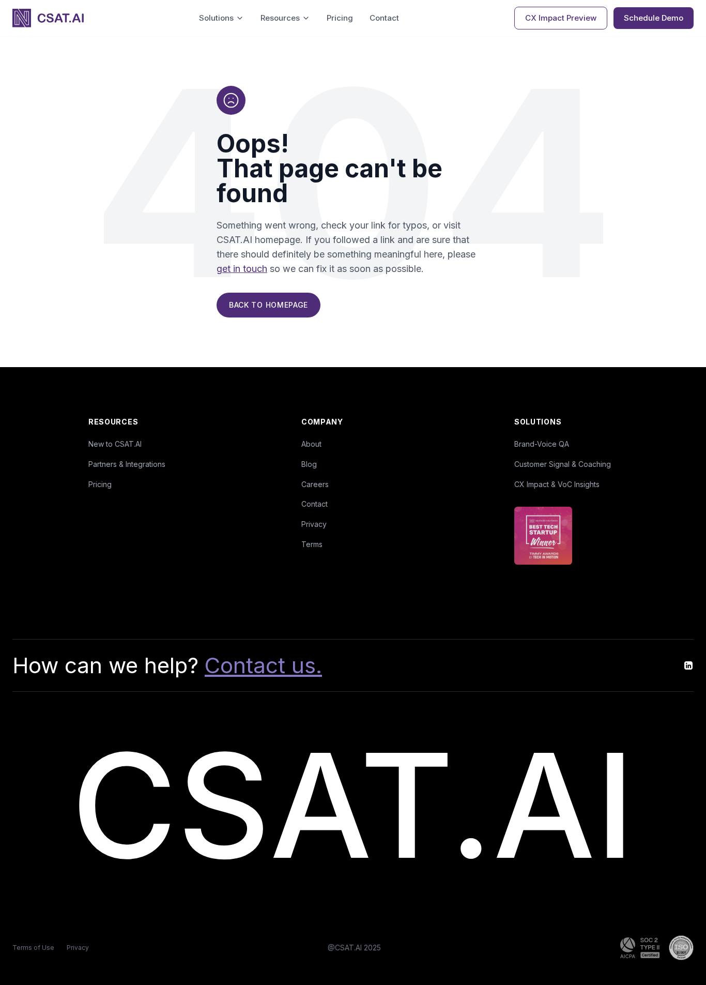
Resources (280, 18)
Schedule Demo (653, 18)
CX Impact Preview (560, 18)
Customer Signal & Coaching (562, 464)
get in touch (242, 268)
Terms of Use (33, 947)
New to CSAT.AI (115, 444)
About (311, 444)
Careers (315, 484)
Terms (312, 544)
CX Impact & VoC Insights (557, 484)
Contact (384, 18)
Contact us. (263, 665)
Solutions (216, 18)
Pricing (340, 18)
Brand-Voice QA (541, 444)
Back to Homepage (268, 304)
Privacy (314, 524)
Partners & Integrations (126, 464)
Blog (309, 464)
